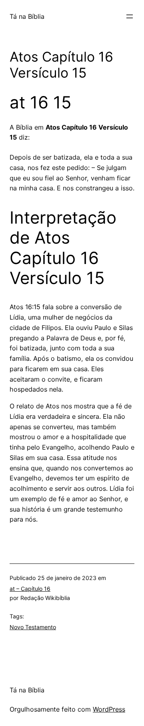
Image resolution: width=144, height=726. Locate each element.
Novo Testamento (33, 627)
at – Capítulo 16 (30, 588)
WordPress (109, 709)
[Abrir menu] (129, 16)
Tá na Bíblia (27, 16)
